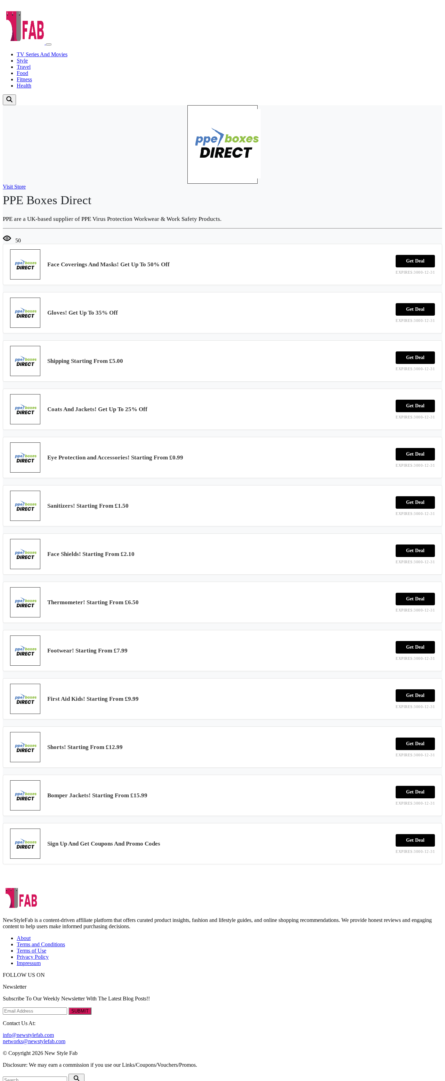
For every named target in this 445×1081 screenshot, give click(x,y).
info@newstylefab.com (28, 1035)
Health (24, 86)
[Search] (9, 99)
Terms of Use (31, 951)
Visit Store (14, 187)
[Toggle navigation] (48, 44)
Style (22, 61)
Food (22, 73)
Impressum (29, 963)
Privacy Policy (33, 957)
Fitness (24, 79)
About (24, 938)
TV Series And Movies (42, 54)
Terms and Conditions (41, 944)
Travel (24, 67)
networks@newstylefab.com (34, 1041)
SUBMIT (80, 1011)
